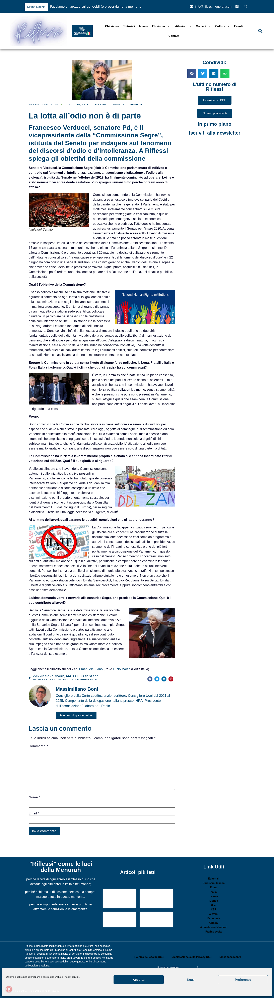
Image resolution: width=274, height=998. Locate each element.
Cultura (220, 26)
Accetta (139, 980)
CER (213, 909)
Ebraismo (158, 26)
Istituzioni (180, 26)
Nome (34, 797)
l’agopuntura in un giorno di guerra (154, 899)
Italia (214, 891)
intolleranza (44, 679)
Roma (213, 887)
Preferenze (243, 980)
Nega (191, 980)
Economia (213, 918)
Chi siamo (112, 26)
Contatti (174, 35)
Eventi (238, 26)
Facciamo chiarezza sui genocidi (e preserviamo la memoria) (96, 6)
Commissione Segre (48, 676)
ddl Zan (72, 676)
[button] (178, 6)
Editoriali (129, 26)
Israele (143, 26)
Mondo (213, 900)
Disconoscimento (230, 956)
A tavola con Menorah (213, 927)
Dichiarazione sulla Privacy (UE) (191, 956)
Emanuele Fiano (91, 669)
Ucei (213, 905)
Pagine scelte (213, 931)
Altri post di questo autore (76, 715)
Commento (38, 746)
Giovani (213, 913)
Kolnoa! (213, 922)
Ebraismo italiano (214, 883)
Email (34, 813)
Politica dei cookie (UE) (148, 956)
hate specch (91, 676)
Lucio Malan (121, 669)
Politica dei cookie (16, 990)
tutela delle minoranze (77, 679)
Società (201, 26)
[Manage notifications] (9, 989)
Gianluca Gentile (209, 967)
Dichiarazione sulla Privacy (44, 990)
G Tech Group (188, 967)
